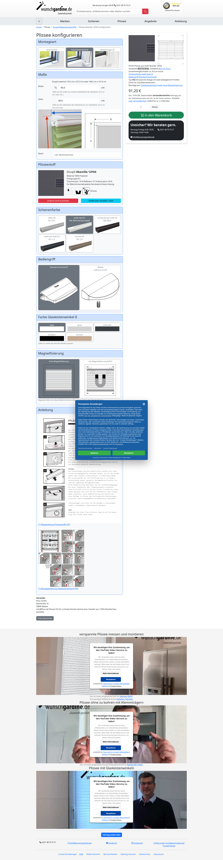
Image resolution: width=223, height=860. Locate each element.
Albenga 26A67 (126, 696)
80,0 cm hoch (164, 68)
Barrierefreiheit (110, 854)
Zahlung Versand (128, 854)
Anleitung (181, 21)
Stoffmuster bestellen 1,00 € (101, 200)
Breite (40, 86)
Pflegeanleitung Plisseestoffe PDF (55, 524)
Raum (40, 153)
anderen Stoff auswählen (58, 200)
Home (39, 27)
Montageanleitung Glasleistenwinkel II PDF (59, 588)
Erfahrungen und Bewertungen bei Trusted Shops (169, 844)
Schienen (93, 21)
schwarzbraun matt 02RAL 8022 (107, 219)
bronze (79, 334)
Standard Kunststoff (59, 267)
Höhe (40, 99)
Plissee (122, 21)
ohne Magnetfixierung (59, 361)
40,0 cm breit (143, 68)
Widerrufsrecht (93, 854)
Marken (65, 21)
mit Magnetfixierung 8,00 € (100, 361)
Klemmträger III (107, 49)
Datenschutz (144, 854)
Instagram (138, 843)
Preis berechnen (45, 618)
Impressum (159, 854)
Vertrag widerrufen (111, 835)
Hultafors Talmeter (124, 699)
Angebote (150, 21)
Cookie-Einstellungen (67, 854)
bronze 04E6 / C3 (79, 238)
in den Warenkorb (158, 115)
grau (79, 325)
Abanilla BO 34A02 (135, 764)
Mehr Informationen (111, 673)
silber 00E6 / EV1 (52, 219)
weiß (52, 325)
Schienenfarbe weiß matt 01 (141, 74)
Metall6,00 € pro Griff (100, 268)
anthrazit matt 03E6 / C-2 (51, 238)
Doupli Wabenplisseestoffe (64, 27)
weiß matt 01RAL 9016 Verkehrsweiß (79, 219)
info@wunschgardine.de (143, 137)
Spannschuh (51, 49)
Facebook (112, 843)
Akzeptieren (111, 679)
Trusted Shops (115, 686)
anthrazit (107, 325)
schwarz (52, 334)
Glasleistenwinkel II (79, 49)
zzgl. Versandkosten (137, 101)
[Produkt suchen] (145, 11)
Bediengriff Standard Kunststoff (143, 77)
